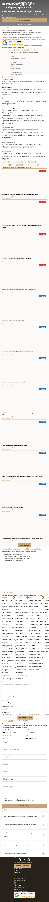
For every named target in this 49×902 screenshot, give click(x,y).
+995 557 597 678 (9, 733)
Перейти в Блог (24, 545)
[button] (24, 816)
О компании (18, 868)
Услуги (16, 870)
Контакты (17, 872)
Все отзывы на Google (25, 717)
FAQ (15, 874)
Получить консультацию (24, 24)
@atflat (5, 738)
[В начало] (22, 4)
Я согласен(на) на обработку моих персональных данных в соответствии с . (22, 799)
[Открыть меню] (34, 4)
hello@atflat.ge (30, 738)
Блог (15, 876)
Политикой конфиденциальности (24, 800)
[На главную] (23, 859)
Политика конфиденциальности (21, 899)
